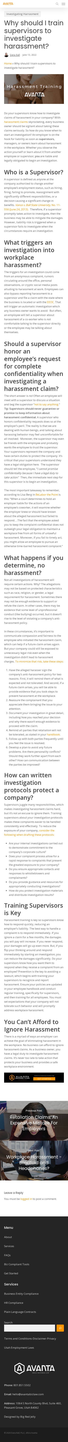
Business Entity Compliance (21, 1293)
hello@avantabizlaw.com (28, 1394)
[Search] (60, 1328)
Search (8, 1322)
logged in (26, 1199)
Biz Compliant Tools (16, 1264)
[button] (63, 3)
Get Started (11, 1273)
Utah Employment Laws (19, 1347)
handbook (53, 734)
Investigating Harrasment (22, 14)
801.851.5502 (22, 1385)
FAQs (7, 1255)
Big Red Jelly (28, 1416)
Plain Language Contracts (20, 1312)
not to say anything (46, 404)
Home (8, 63)
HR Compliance (13, 1303)
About (8, 1237)
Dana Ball (15, 54)
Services (9, 1246)
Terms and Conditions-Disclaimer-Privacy (30, 1338)
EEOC (50, 302)
